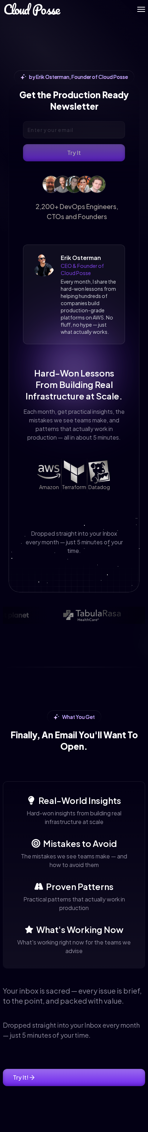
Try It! (20, 1077)
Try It (74, 152)
